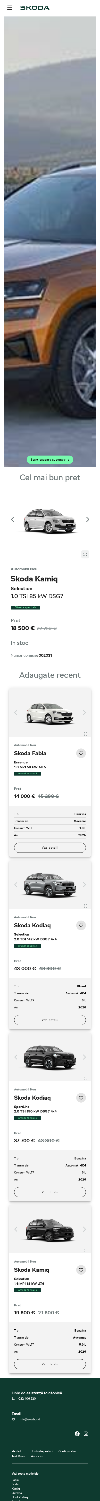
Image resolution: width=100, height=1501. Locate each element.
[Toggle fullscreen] (86, 684)
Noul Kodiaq (20, 1447)
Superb (16, 1452)
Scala (15, 1434)
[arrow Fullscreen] (85, 505)
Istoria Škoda (20, 1471)
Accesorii (37, 1406)
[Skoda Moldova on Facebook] (79, 1384)
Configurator (67, 1402)
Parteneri (17, 1498)
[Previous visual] (12, 512)
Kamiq (16, 1439)
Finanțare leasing (23, 1494)
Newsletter (19, 1479)
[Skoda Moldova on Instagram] (85, 1384)
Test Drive (18, 1406)
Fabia (15, 1430)
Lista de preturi (42, 1402)
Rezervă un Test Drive (25, 1475)
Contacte (18, 1466)
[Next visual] (87, 512)
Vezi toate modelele (25, 1424)
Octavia (17, 1443)
